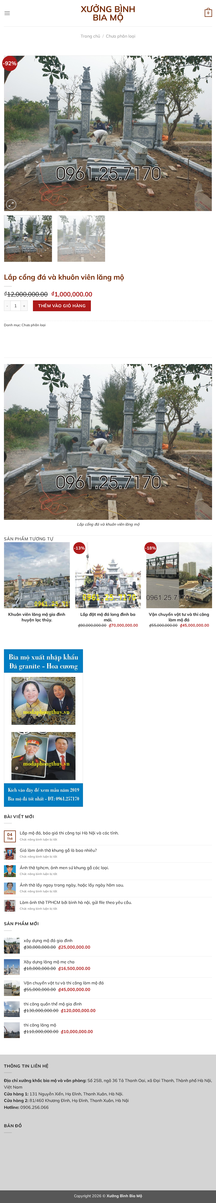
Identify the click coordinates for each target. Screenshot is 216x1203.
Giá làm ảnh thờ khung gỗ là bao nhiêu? (58, 850)
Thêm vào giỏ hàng (62, 305)
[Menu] (7, 13)
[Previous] (15, 133)
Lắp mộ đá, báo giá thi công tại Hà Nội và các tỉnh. (69, 832)
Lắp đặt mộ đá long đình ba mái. (107, 617)
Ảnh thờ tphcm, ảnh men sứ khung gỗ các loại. (64, 867)
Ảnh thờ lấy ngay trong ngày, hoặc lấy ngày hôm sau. (72, 885)
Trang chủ (90, 36)
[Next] (201, 133)
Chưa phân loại (120, 36)
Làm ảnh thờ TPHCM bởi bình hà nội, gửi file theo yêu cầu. (76, 902)
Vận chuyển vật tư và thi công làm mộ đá (179, 617)
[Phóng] (11, 204)
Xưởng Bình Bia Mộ (108, 13)
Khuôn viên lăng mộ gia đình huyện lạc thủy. (36, 617)
